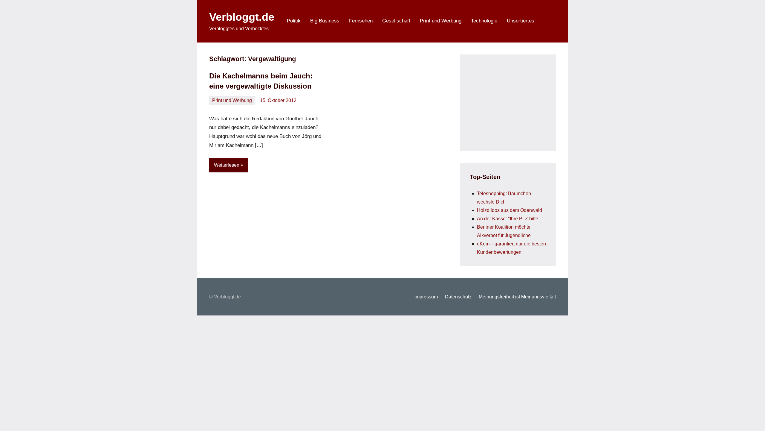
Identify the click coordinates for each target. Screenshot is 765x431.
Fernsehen (361, 21)
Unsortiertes (520, 21)
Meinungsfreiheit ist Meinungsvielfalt (517, 296)
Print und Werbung (440, 21)
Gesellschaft (396, 21)
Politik (294, 21)
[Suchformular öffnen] (547, 21)
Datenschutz (458, 296)
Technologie (484, 21)
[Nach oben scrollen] (752, 418)
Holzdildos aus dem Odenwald (509, 210)
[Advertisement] (514, 101)
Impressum (426, 296)
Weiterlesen (226, 165)
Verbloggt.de (241, 17)
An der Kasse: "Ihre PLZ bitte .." (510, 218)
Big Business (324, 21)
